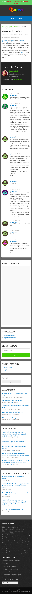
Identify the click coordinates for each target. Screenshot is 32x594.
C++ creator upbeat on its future (12, 400)
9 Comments (15, 37)
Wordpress (18, 537)
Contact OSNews (8, 572)
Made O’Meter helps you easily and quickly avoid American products (15, 494)
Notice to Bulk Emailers (10, 569)
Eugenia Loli (13, 71)
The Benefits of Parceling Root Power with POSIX (15, 406)
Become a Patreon (9, 335)
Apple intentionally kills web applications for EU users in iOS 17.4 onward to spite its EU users (15, 486)
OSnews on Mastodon (10, 566)
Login (5, 370)
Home (5, 26)
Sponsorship (7, 563)
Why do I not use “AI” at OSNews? (12, 509)
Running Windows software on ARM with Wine (14, 394)
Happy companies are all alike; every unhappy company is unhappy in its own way (16, 454)
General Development (14, 26)
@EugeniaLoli (18, 79)
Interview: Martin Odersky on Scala (12, 413)
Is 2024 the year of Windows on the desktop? (13, 477)
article (13, 40)
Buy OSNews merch (10, 338)
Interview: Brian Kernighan (10, 418)
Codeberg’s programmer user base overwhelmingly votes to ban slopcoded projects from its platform (14, 434)
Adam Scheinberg (24, 535)
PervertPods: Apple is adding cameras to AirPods (14, 447)
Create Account (8, 367)
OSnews (10, 590)
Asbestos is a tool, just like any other (13, 441)
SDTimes (4, 40)
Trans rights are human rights (12, 574)
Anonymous (13, 95)
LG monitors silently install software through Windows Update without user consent (15, 461)
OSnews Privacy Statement (10, 527)
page (22, 52)
